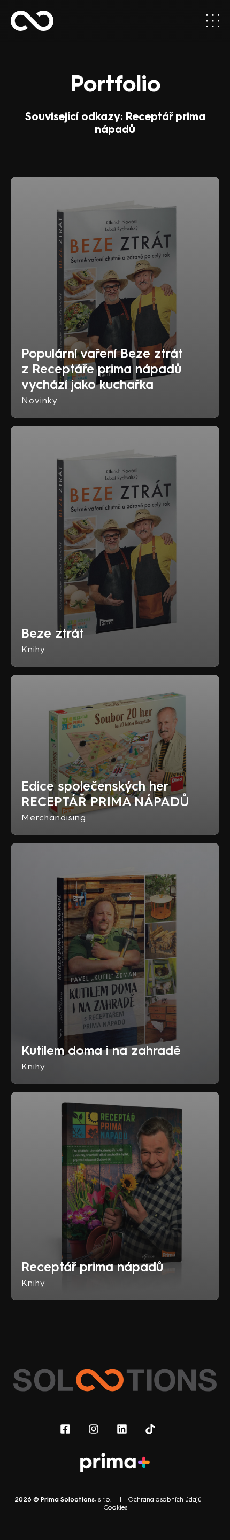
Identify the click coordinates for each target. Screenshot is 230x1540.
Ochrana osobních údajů (165, 1499)
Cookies (115, 1507)
